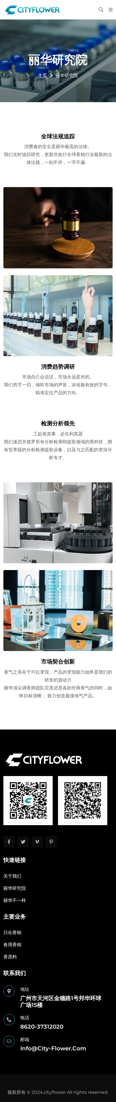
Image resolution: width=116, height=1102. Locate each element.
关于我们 (12, 876)
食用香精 (12, 944)
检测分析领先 (58, 423)
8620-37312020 (41, 1026)
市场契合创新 (58, 661)
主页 (42, 75)
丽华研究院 (14, 888)
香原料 (10, 956)
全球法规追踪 (58, 136)
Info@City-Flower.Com (53, 1048)
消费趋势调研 (58, 366)
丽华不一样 (14, 900)
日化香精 (12, 932)
